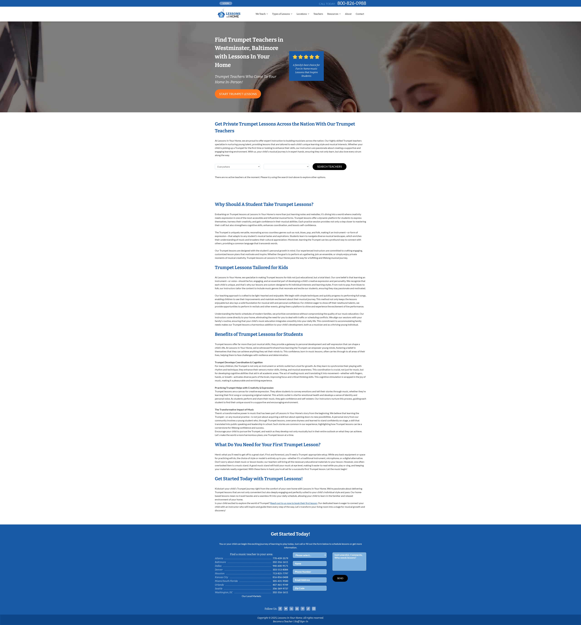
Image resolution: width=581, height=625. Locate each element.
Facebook (280, 609)
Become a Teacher (283, 621)
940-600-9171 (280, 565)
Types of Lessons (281, 14)
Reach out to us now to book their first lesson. (293, 503)
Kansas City (221, 577)
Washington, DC (224, 592)
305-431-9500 (280, 580)
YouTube (297, 609)
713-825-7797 (280, 573)
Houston (220, 573)
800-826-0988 (351, 3)
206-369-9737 (280, 588)
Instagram (314, 609)
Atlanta (219, 558)
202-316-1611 (280, 562)
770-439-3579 (280, 558)
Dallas (218, 565)
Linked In (291, 609)
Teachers (318, 14)
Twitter (286, 609)
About (348, 14)
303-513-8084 (280, 569)
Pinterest (303, 609)
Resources (332, 14)
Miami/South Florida (226, 581)
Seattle (218, 588)
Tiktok (308, 609)
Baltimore (220, 562)
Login (226, 3)
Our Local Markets (251, 596)
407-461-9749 (280, 584)
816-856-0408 (280, 577)
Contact (360, 14)
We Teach (261, 14)
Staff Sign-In (301, 621)
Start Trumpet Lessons (238, 94)
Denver (219, 569)
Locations (302, 14)
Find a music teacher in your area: (251, 554)
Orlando (219, 584)
